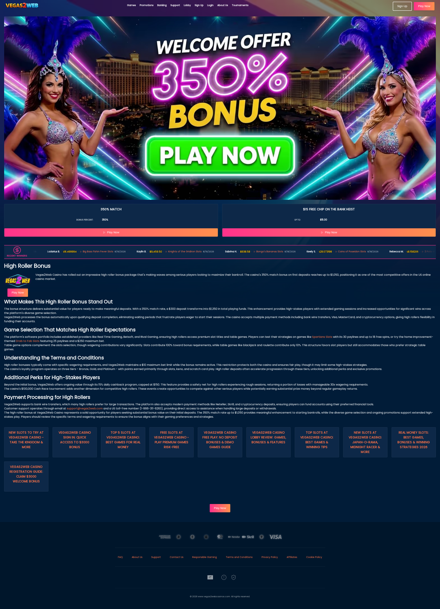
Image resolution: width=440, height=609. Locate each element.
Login (210, 5)
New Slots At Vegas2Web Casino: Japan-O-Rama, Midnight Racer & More (365, 442)
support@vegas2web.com (85, 408)
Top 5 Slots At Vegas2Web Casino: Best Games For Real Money (123, 439)
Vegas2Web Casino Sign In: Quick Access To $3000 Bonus (75, 439)
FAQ (120, 557)
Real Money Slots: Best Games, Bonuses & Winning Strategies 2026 (413, 439)
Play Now (424, 6)
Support (175, 5)
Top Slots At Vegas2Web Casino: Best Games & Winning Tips (317, 439)
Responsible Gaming (204, 557)
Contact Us (176, 557)
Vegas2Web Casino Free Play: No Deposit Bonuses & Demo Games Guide (219, 439)
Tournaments (240, 5)
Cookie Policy (314, 557)
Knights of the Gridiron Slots (164, 251)
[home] (64, 9)
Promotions (147, 5)
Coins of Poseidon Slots (331, 251)
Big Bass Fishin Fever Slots (77, 251)
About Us (222, 5)
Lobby (187, 5)
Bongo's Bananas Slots (249, 251)
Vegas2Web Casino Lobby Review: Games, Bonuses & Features (268, 437)
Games (131, 5)
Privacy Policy (270, 557)
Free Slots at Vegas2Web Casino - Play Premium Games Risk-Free (171, 439)
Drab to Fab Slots (27, 341)
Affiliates (292, 557)
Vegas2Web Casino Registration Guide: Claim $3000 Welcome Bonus (26, 474)
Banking (162, 5)
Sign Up (199, 5)
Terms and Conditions (239, 557)
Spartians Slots (322, 337)
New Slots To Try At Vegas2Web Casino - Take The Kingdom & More (26, 439)
